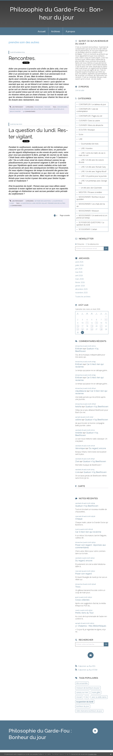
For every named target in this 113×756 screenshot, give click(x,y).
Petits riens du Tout (84, 613)
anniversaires (62, 107)
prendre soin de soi (16, 109)
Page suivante (65, 215)
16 (78, 326)
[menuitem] (41, 31)
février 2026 (80, 282)
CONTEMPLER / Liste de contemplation (87, 110)
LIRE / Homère (86, 148)
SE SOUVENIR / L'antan (88, 229)
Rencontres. (22, 58)
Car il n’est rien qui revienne (88, 532)
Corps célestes (82, 600)
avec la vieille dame (99, 697)
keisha (78, 406)
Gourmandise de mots (89, 144)
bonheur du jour (82, 706)
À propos (70, 31)
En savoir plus (92, 754)
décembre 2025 (81, 289)
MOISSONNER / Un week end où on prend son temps (91, 216)
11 (87, 323)
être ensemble (82, 683)
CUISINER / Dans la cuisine (89, 120)
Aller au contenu (7, 2)
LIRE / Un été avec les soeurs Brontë (91, 161)
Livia (77, 472)
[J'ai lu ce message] (111, 754)
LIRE (80, 139)
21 (101, 326)
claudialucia (80, 391)
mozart (79, 697)
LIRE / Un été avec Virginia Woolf (93, 171)
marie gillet (96, 692)
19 (92, 326)
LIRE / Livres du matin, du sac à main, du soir (92, 154)
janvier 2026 (80, 286)
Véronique (80, 448)
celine (78, 419)
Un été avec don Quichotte (91, 188)
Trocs (77, 587)
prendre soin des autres (32, 109)
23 (78, 329)
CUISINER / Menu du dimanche (91, 125)
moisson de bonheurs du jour (88, 688)
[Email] (91, 655)
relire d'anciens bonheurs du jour (89, 711)
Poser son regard (83, 573)
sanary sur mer (82, 692)
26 (92, 329)
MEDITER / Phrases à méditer (90, 192)
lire (87, 697)
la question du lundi (28, 203)
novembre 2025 (81, 292)
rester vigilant (41, 203)
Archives (55, 31)
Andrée (78, 433)
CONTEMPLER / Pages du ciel (90, 116)
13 (96, 323)
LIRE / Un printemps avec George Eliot (93, 182)
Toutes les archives (82, 296)
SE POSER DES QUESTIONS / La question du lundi (90, 223)
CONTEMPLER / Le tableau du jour (92, 104)
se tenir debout (47, 109)
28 (101, 329)
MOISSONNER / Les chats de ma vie (90, 205)
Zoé (77, 461)
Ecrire (81, 134)
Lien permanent (17, 107)
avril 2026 (79, 275)
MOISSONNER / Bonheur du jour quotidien (90, 198)
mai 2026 (78, 272)
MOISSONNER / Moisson (42, 107)
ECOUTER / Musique (87, 130)
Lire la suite (79, 90)
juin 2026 (78, 269)
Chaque (78, 519)
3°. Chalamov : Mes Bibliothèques (90, 626)
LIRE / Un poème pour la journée (94, 176)
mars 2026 (79, 279)
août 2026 (79, 262)
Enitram (79, 348)
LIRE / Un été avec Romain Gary (93, 167)
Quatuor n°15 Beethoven (96, 406)
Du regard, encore (97, 448)
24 (82, 329)
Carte (81, 486)
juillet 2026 (79, 265)
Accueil (41, 31)
